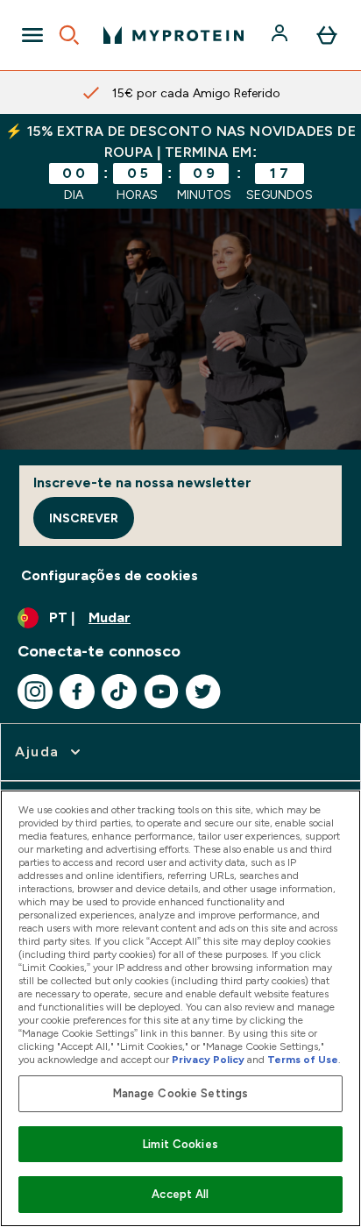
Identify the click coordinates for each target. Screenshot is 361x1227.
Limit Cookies (180, 1144)
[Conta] (281, 35)
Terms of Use (302, 1059)
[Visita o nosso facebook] (77, 691)
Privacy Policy (208, 1059)
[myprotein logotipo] (173, 35)
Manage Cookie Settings (181, 1093)
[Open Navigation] (32, 35)
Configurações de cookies (109, 575)
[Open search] (69, 35)
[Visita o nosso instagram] (35, 691)
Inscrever (83, 518)
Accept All (180, 1194)
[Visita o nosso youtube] (161, 691)
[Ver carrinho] (327, 35)
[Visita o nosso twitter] (203, 691)
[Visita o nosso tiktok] (119, 691)
